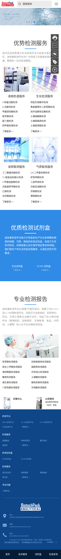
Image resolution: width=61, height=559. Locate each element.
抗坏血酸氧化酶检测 (40, 111)
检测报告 (6, 466)
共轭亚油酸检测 (38, 187)
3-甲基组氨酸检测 (11, 182)
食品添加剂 (6, 473)
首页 (7, 554)
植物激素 (43, 473)
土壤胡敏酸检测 (38, 116)
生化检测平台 (7, 427)
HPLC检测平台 (8, 422)
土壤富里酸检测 (38, 125)
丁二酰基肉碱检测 (11, 173)
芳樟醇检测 (35, 191)
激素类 (5, 445)
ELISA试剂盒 (26, 459)
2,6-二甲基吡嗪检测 (39, 173)
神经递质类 (25, 441)
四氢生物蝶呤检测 (39, 102)
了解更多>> (8, 131)
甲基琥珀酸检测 (10, 111)
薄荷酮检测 (35, 196)
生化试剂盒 (6, 459)
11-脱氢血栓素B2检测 (12, 177)
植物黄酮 (24, 473)
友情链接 (50, 542)
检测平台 (6, 416)
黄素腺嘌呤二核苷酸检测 (42, 107)
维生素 (5, 477)
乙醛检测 (6, 191)
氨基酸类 (5, 441)
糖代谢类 (43, 441)
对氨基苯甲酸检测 (11, 187)
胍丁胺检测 (7, 121)
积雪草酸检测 (37, 177)
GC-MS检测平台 (46, 422)
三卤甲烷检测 (37, 182)
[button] (26, 22)
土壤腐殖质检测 (38, 121)
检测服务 (6, 434)
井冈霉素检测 (8, 196)
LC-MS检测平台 (27, 422)
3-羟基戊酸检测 (9, 102)
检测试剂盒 (7, 453)
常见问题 (6, 485)
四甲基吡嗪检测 (10, 125)
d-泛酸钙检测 (8, 107)
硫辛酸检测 (7, 116)
